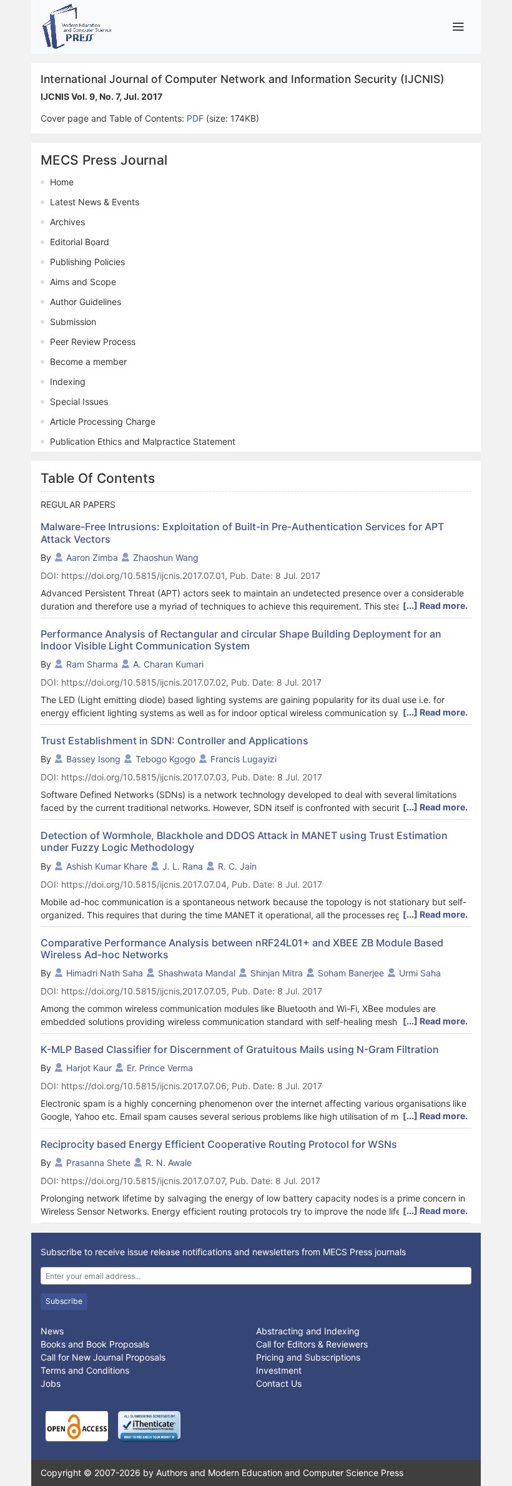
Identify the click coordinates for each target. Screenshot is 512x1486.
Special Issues (79, 401)
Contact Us (279, 1383)
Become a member (88, 361)
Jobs (51, 1383)
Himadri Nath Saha (104, 973)
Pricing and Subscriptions (308, 1357)
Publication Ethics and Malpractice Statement (142, 441)
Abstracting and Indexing (308, 1331)
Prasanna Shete (98, 1162)
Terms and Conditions (85, 1370)
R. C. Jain (237, 866)
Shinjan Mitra (276, 973)
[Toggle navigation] (458, 26)
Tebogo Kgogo (165, 759)
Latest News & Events (94, 202)
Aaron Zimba (92, 557)
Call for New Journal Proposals (103, 1357)
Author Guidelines (85, 301)
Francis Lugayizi (243, 759)
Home (62, 182)
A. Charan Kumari (168, 664)
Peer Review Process (92, 341)
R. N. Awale (168, 1162)
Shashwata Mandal (196, 973)
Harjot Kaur (89, 1067)
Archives (67, 221)
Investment (279, 1370)
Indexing (68, 381)
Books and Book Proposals (95, 1344)
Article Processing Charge (102, 421)
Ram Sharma (92, 664)
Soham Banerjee (351, 973)
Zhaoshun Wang (166, 557)
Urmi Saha (420, 973)
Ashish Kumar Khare (106, 866)
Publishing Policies (87, 261)
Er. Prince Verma (160, 1067)
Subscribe (64, 1301)
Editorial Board (79, 241)
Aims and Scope (83, 281)
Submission (73, 321)
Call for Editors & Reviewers (312, 1344)
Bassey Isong (93, 759)
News (52, 1331)
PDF (196, 118)
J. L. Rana (182, 866)
